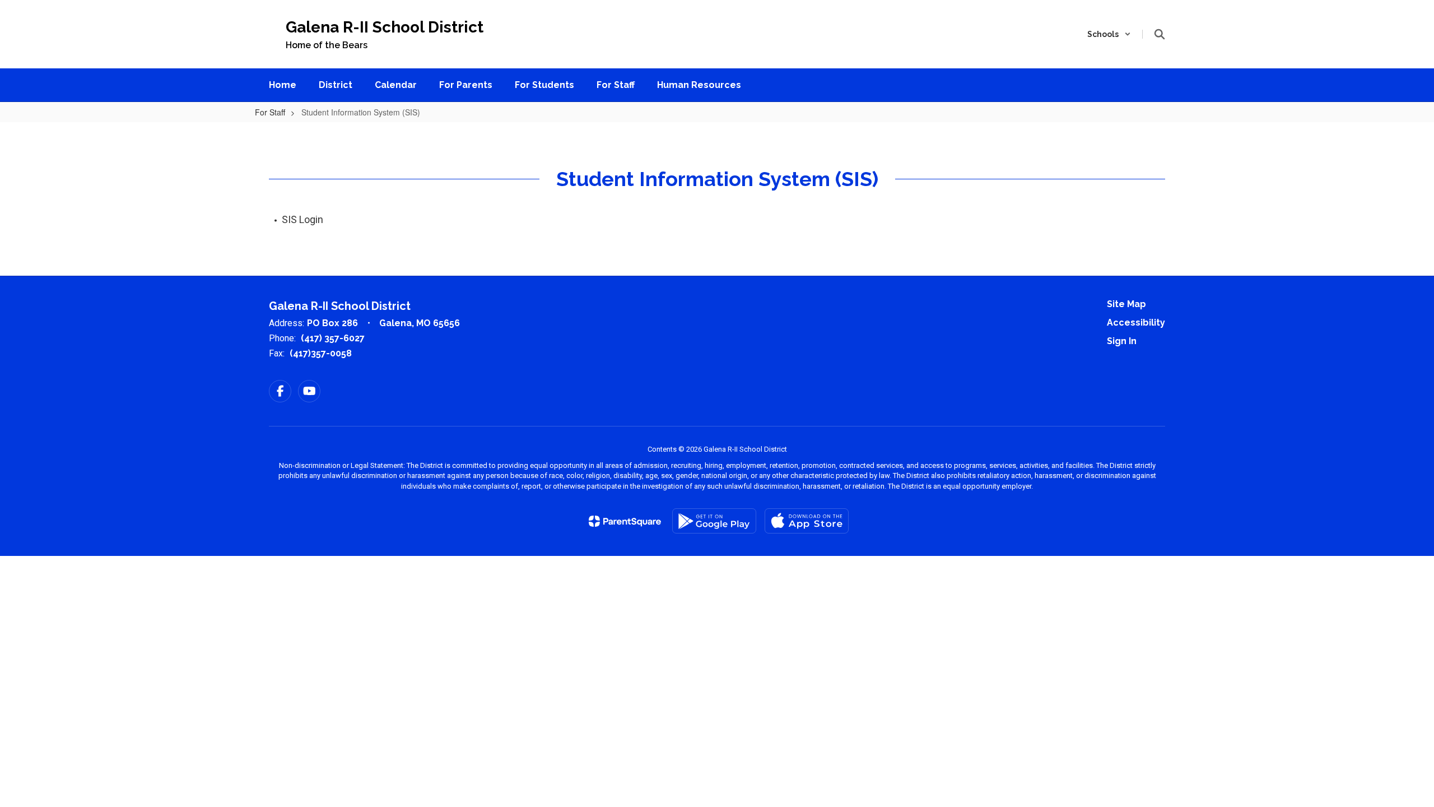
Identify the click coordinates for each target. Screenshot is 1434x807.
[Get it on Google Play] (714, 521)
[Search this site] (1159, 34)
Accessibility (1136, 322)
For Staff (270, 112)
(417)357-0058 (321, 353)
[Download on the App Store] (807, 521)
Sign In (1122, 341)
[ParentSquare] (625, 521)
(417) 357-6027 (333, 338)
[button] (1109, 34)
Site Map (1126, 304)
